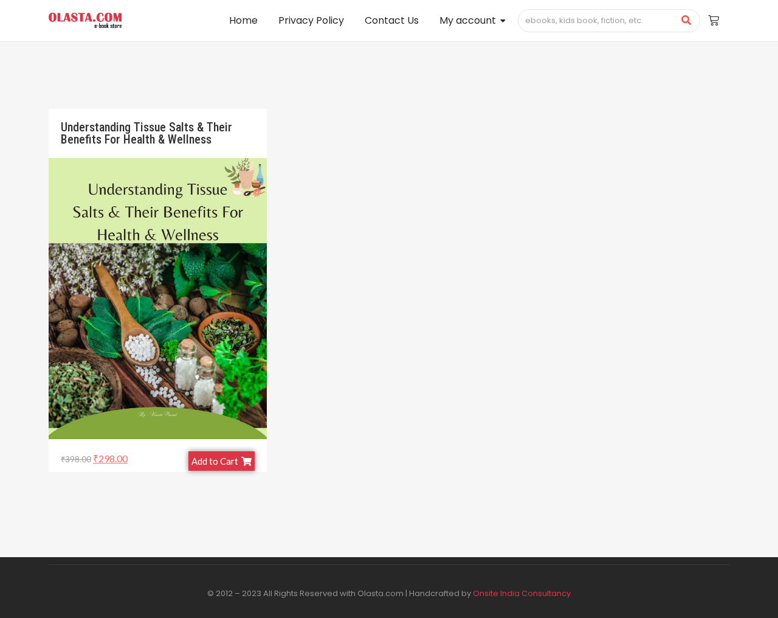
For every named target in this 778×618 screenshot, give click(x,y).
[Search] (686, 20)
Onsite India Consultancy (522, 593)
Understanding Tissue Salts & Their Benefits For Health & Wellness (146, 133)
